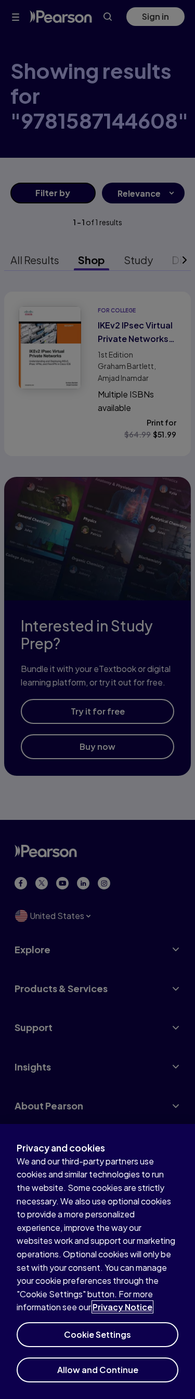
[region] (97, 1261)
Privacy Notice (122, 1306)
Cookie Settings (97, 1334)
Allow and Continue (97, 1369)
